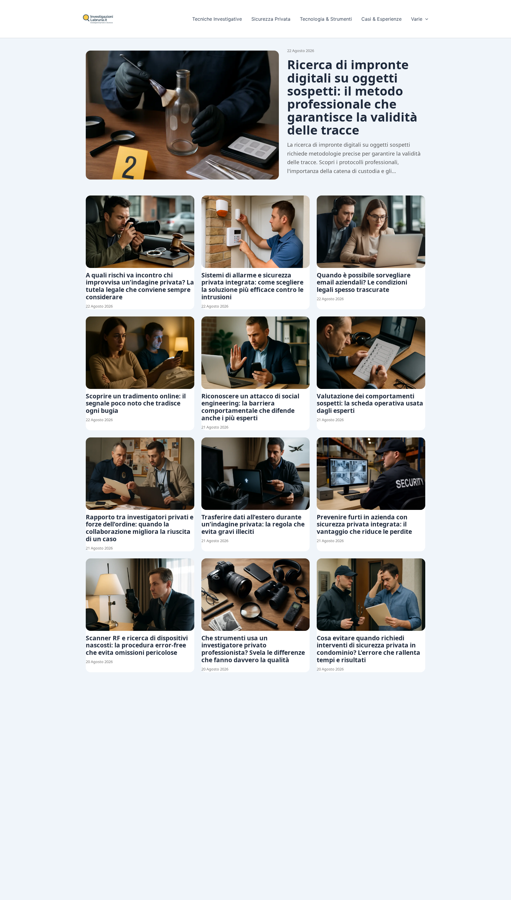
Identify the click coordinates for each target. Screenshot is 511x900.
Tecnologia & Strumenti (326, 19)
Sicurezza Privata (270, 19)
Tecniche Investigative (217, 19)
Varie (416, 19)
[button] (425, 19)
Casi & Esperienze (381, 19)
